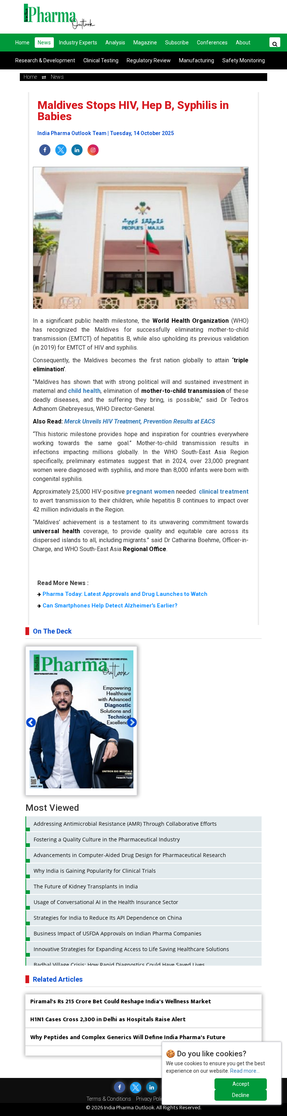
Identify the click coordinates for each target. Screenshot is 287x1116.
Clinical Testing (100, 60)
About (243, 43)
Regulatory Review (149, 60)
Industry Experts (78, 43)
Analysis (115, 43)
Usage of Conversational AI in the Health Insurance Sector (106, 902)
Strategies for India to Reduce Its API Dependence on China (108, 917)
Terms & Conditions (108, 1099)
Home (22, 43)
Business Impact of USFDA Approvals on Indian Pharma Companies (117, 933)
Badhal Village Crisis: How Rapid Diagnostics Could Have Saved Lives (119, 964)
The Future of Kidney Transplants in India (86, 886)
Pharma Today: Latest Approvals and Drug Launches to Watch (125, 594)
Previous (29, 721)
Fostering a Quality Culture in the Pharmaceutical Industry (107, 839)
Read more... (245, 1071)
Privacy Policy (151, 1099)
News (44, 43)
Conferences (212, 43)
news (57, 77)
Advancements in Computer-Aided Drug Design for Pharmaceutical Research (130, 855)
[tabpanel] (81, 720)
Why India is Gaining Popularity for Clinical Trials (95, 870)
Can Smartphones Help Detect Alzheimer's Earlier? (110, 605)
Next (130, 721)
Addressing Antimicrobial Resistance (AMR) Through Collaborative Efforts (125, 823)
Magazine (145, 43)
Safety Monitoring (243, 60)
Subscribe (177, 43)
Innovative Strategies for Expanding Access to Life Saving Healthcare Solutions (131, 949)
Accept (240, 1084)
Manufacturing (196, 60)
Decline (240, 1095)
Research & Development (45, 60)
